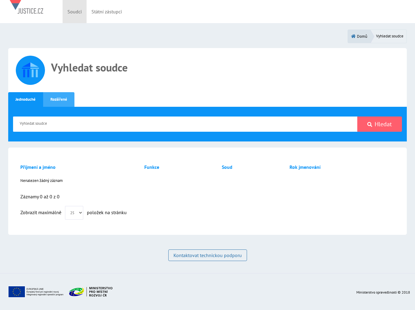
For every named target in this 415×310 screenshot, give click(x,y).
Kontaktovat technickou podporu (207, 255)
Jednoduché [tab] (25, 99)
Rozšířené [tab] (58, 99)
